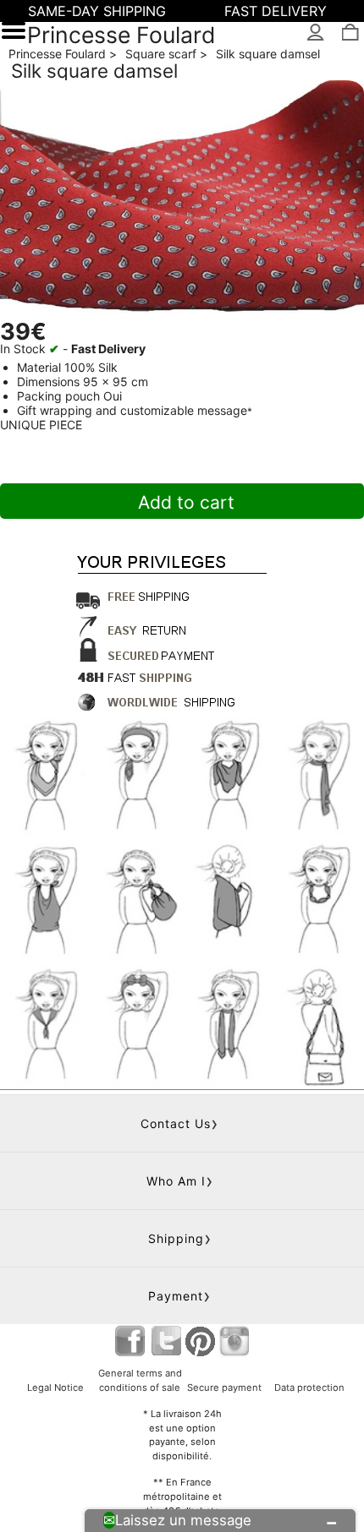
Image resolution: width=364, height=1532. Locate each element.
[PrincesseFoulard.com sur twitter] (167, 1340)
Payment (175, 1296)
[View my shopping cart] (349, 33)
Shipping (176, 1238)
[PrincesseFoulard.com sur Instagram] (234, 1340)
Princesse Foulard (121, 34)
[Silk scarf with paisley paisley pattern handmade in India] (182, 201)
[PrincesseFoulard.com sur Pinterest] (200, 1340)
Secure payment (224, 1387)
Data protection (309, 1387)
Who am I (176, 1181)
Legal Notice (55, 1387)
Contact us (176, 1123)
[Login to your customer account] (316, 33)
